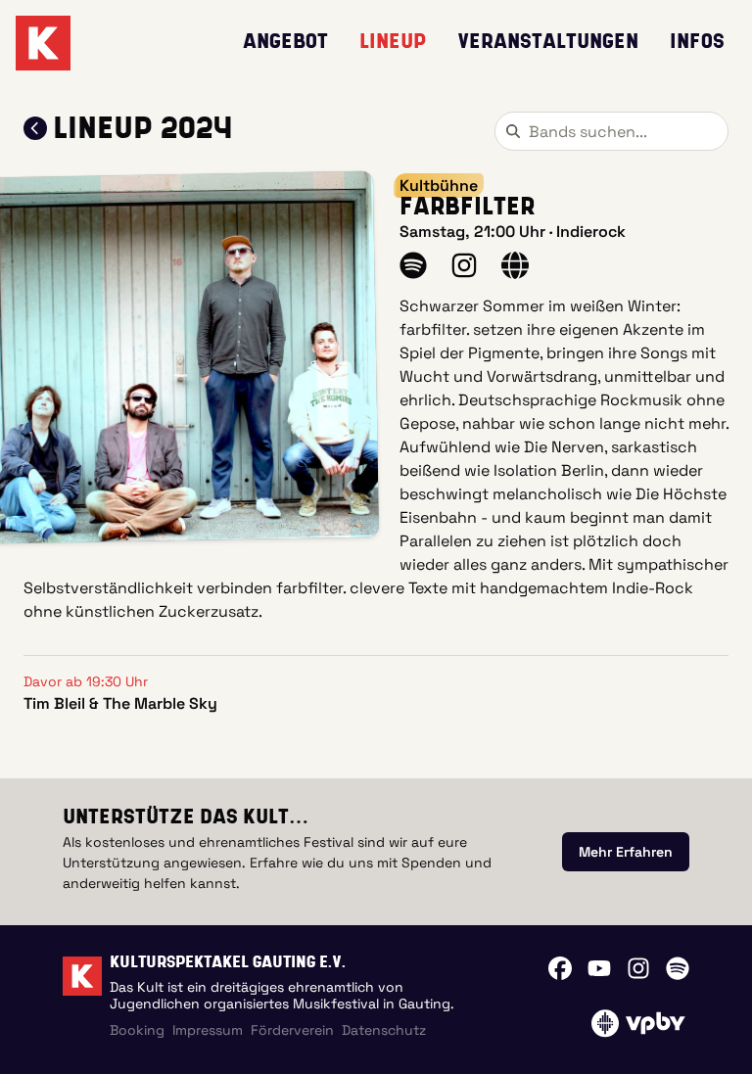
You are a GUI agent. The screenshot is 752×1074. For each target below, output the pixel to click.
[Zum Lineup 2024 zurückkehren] (35, 128)
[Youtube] (599, 968)
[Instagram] (638, 968)
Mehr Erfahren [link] (626, 852)
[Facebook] (560, 968)
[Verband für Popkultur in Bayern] (638, 1023)
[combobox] (611, 131)
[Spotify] (677, 968)
